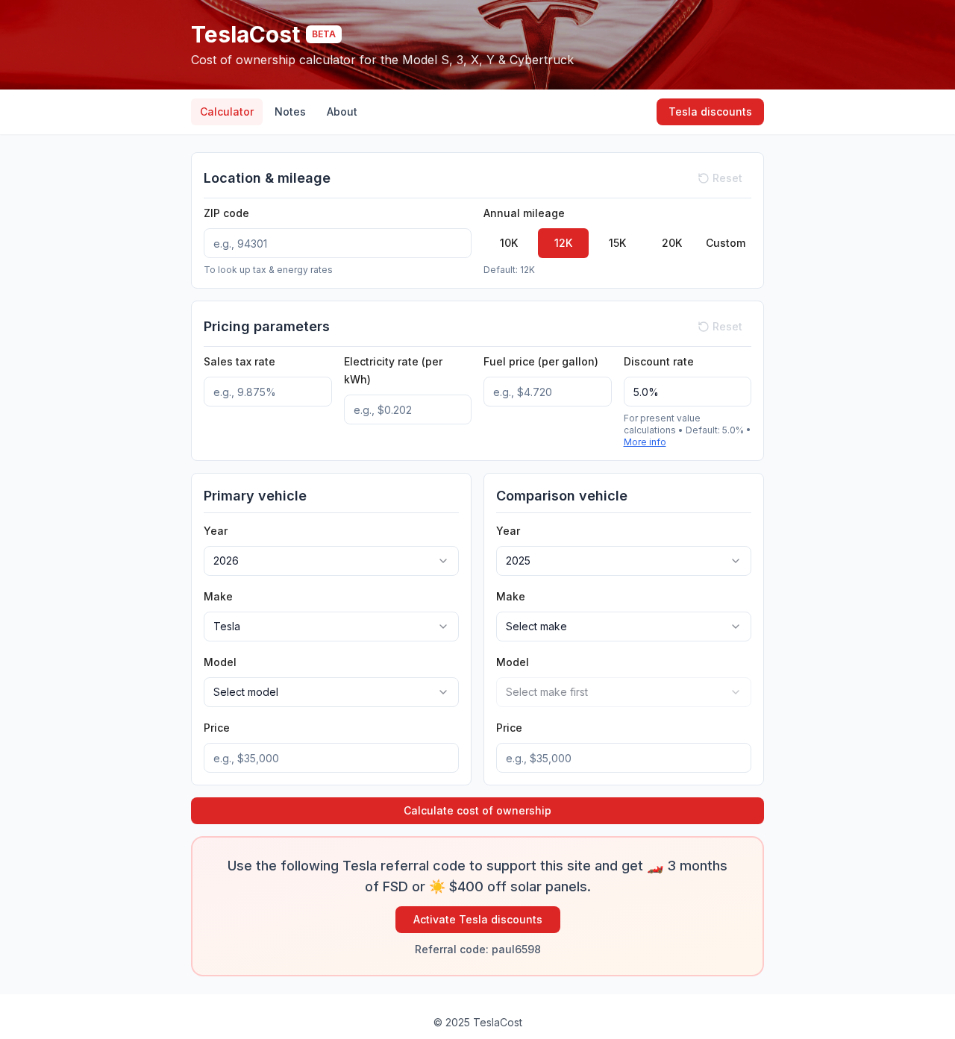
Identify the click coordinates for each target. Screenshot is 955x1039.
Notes (290, 111)
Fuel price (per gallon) (540, 361)
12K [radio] (563, 242)
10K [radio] (509, 242)
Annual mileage (524, 213)
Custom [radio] (725, 242)
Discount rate (659, 361)
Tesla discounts (710, 111)
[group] (617, 243)
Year (216, 530)
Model (220, 662)
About (342, 111)
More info (645, 442)
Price (217, 727)
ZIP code (226, 213)
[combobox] (331, 561)
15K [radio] (617, 242)
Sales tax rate (239, 361)
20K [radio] (672, 242)
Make (218, 596)
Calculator (227, 111)
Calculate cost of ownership (477, 810)
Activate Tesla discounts (477, 919)
